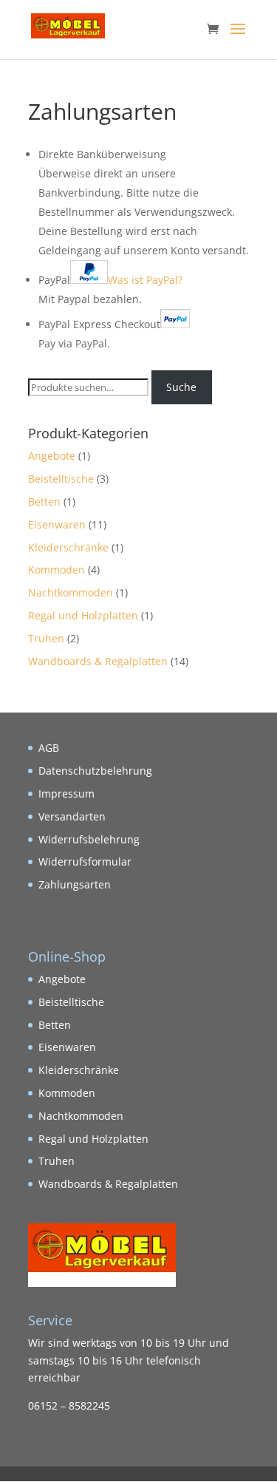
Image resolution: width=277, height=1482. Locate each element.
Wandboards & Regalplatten (98, 661)
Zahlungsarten (74, 884)
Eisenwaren (57, 524)
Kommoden (56, 569)
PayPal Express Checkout (99, 324)
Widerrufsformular (84, 861)
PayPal (110, 280)
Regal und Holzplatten (83, 615)
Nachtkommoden (70, 592)
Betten (44, 501)
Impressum (66, 793)
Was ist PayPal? (145, 280)
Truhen (46, 638)
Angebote (51, 456)
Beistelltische (61, 479)
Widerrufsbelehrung (89, 839)
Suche (181, 387)
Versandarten (72, 816)
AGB (48, 748)
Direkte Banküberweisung (102, 154)
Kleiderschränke (68, 547)
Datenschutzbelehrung (95, 771)
